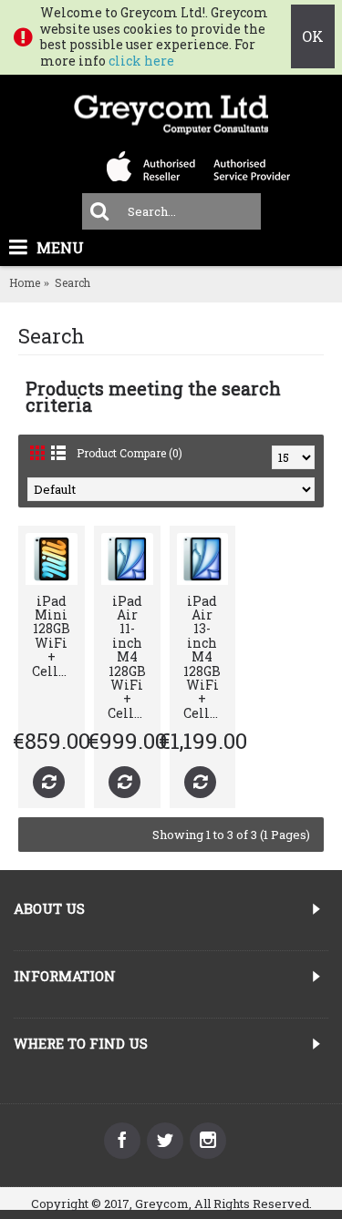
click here (141, 60)
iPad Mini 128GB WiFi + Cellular (55, 636)
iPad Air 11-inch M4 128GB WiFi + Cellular (130, 657)
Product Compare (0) (129, 453)
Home (24, 282)
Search (72, 282)
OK (313, 36)
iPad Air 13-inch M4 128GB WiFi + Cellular (206, 657)
